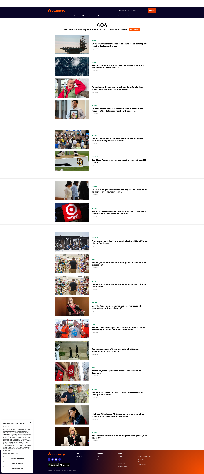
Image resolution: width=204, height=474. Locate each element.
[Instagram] (59, 459)
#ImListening (100, 460)
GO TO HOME (134, 29)
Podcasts (101, 16)
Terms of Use (121, 463)
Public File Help (142, 464)
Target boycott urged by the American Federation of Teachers (116, 371)
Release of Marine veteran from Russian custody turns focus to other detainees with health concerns (117, 109)
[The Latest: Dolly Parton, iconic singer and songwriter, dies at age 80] (72, 436)
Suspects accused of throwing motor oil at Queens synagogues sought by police (116, 350)
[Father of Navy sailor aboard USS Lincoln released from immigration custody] (72, 393)
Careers (120, 456)
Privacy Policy (121, 460)
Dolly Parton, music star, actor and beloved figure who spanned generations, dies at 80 (117, 306)
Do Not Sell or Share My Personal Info (146, 460)
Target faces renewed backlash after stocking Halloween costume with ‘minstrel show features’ (119, 212)
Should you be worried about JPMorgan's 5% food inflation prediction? (119, 263)
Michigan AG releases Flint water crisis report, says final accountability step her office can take (118, 415)
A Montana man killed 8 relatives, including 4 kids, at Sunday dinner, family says (120, 242)
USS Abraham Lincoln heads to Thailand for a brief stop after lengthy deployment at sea (120, 44)
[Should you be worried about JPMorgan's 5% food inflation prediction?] (72, 263)
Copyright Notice (122, 466)
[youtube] (56, 459)
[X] (52, 459)
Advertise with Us (124, 10)
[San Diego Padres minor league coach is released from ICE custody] (72, 160)
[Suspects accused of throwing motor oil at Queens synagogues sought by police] (72, 350)
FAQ (98, 456)
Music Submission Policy (144, 456)
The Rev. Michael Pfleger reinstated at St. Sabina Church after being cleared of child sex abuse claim (119, 328)
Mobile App (79, 460)
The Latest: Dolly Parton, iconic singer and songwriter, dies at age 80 (119, 436)
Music (73, 16)
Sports (91, 16)
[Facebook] (49, 459)
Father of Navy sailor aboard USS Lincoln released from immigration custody (118, 393)
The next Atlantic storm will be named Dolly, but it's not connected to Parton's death (118, 66)
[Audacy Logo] (56, 10)
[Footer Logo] (60, 454)
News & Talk (82, 16)
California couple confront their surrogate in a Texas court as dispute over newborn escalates (119, 190)
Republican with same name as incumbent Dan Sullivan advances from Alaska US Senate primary (118, 88)
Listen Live (79, 456)
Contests (110, 16)
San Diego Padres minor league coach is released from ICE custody (119, 161)
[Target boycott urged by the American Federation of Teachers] (72, 371)
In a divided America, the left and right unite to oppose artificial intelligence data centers (117, 139)
